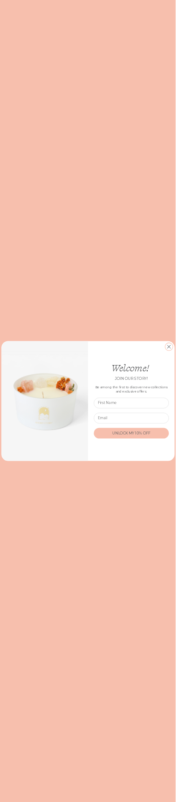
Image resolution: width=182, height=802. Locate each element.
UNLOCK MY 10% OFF (131, 433)
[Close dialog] (168, 347)
